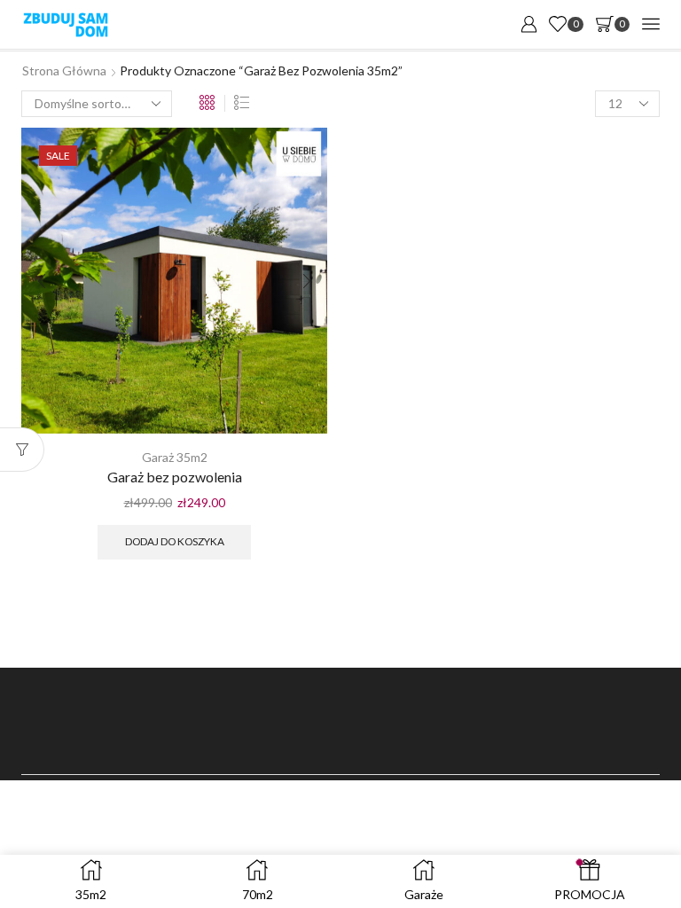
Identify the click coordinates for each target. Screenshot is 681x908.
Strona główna (64, 70)
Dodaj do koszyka (174, 541)
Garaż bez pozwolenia (174, 476)
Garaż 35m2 (174, 457)
